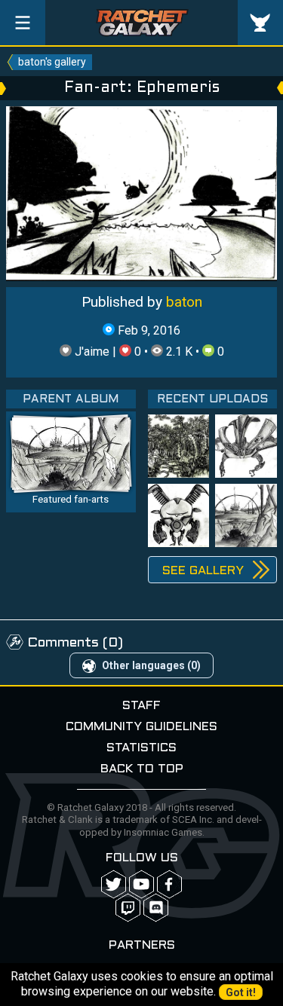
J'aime (92, 351)
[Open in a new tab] (141, 192)
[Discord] (155, 908)
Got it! (241, 992)
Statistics (141, 748)
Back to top (141, 769)
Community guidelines (141, 726)
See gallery (203, 570)
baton (184, 301)
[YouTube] (141, 884)
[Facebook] (169, 884)
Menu (22, 22)
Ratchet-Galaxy (142, 22)
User (260, 22)
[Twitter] (113, 884)
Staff (141, 705)
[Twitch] (127, 908)
